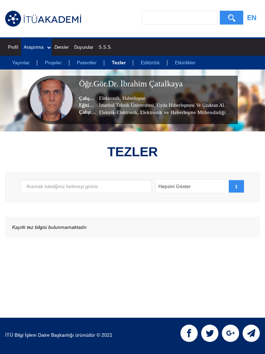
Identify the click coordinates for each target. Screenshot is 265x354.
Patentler (87, 62)
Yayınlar (21, 62)
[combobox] (200, 186)
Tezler (119, 62)
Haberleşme (133, 98)
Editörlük (150, 62)
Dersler (62, 47)
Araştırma (33, 47)
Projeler (53, 62)
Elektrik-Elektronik (118, 112)
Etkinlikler (185, 62)
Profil (13, 47)
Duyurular (83, 47)
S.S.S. (105, 47)
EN (251, 17)
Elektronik (109, 98)
